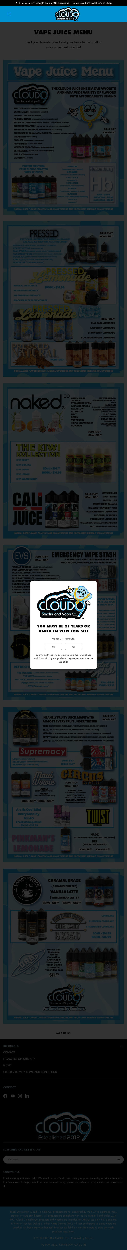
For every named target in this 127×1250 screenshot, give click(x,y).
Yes (53, 647)
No (73, 647)
